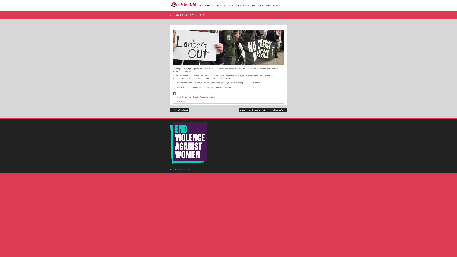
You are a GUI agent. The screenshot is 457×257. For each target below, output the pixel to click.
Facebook (227, 87)
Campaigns (226, 6)
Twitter (217, 87)
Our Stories (213, 6)
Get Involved (264, 6)
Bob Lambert (219, 69)
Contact (277, 6)
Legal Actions (240, 6)
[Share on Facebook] (174, 93)
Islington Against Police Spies (197, 69)
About (201, 6)
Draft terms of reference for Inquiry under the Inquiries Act (263, 110)
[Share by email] (181, 93)
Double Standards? (179, 110)
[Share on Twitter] (177, 93)
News (252, 6)
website (258, 83)
